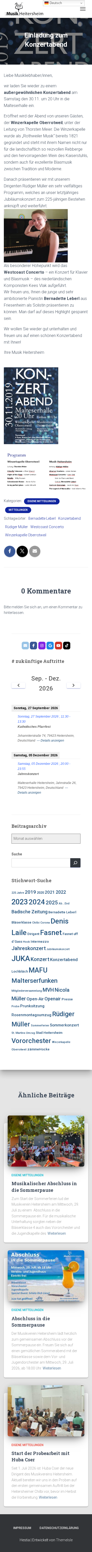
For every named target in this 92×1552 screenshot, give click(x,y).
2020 (40, 892)
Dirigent (33, 934)
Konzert (40, 959)
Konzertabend (69, 518)
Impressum (22, 1528)
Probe (15, 1006)
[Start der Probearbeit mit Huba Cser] (46, 1410)
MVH (48, 990)
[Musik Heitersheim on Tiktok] (66, 645)
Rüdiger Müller (16, 527)
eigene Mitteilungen (42, 501)
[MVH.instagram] (41, 645)
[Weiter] (73, 685)
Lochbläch (20, 971)
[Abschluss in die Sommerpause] (46, 1276)
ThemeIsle (64, 1540)
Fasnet (51, 933)
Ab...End (64, 903)
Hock (26, 941)
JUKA (21, 958)
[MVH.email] (25, 645)
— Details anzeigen (50, 740)
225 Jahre (18, 892)
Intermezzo (40, 941)
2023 (20, 902)
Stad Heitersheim (49, 1033)
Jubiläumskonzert (58, 949)
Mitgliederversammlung (27, 990)
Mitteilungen (18, 509)
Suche (17, 854)
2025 (52, 903)
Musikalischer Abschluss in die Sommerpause (44, 1186)
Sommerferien (40, 1025)
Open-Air (35, 998)
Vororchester (31, 1041)
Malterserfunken (34, 980)
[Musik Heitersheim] (25, 9)
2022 (61, 892)
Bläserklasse (21, 922)
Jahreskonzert (29, 948)
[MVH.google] (50, 645)
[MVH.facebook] (33, 645)
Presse (67, 999)
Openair (52, 998)
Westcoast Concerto (47, 527)
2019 (30, 892)
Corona (45, 922)
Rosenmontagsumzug (31, 1015)
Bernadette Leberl (42, 518)
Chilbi (36, 922)
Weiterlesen (57, 1233)
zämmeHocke (38, 1049)
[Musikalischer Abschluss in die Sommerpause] (46, 1141)
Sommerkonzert (64, 1025)
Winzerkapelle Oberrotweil (25, 535)
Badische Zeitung (30, 911)
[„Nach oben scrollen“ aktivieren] (81, 1541)
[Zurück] (18, 685)
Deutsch (55, 3)
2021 (50, 892)
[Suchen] (75, 862)
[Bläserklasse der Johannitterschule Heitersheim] (58, 645)
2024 (37, 902)
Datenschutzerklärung (59, 1528)
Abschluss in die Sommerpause (31, 1321)
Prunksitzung (32, 1006)
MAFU (38, 970)
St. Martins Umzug (23, 1033)
